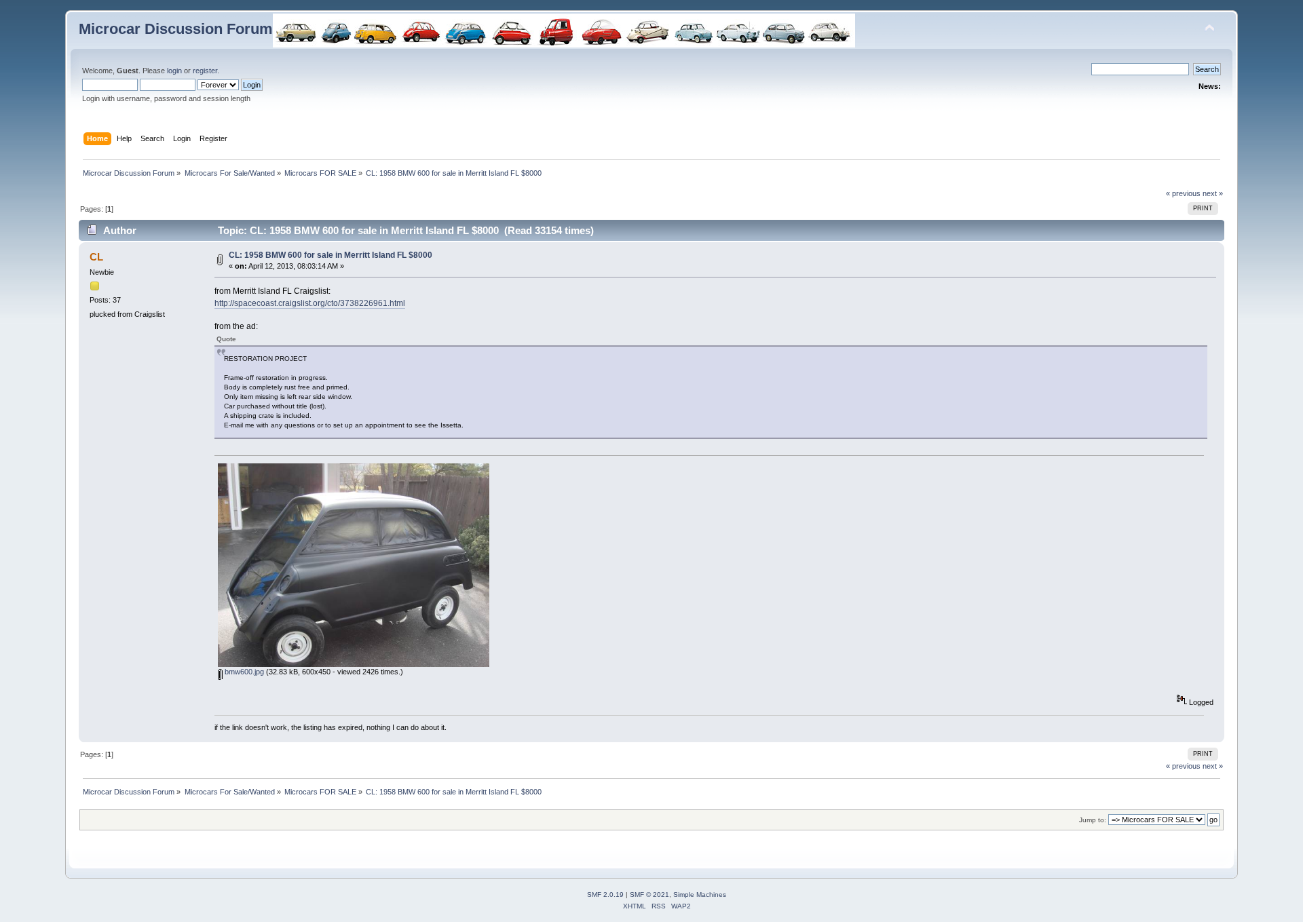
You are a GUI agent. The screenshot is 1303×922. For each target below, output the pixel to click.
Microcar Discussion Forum (176, 28)
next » (1213, 193)
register (205, 70)
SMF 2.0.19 (605, 894)
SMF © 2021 (649, 894)
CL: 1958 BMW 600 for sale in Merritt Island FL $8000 (330, 255)
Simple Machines (699, 894)
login (174, 70)
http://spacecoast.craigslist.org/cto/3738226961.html (309, 303)
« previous (1183, 193)
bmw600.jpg (243, 672)
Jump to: (1092, 820)
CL (96, 257)
